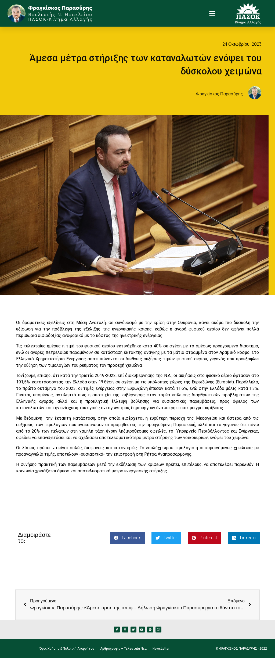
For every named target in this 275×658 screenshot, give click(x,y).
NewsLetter (161, 648)
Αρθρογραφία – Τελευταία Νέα (123, 648)
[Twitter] (133, 629)
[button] (212, 13)
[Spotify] (150, 629)
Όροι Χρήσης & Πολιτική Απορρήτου (66, 648)
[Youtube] (142, 629)
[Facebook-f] (117, 629)
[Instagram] (125, 629)
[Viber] (158, 629)
